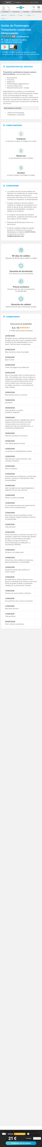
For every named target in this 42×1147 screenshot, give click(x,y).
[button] (35, 1138)
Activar (15, 1134)
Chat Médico (26, 11)
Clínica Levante (9, 33)
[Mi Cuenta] (3, 7)
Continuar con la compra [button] (21, 1143)
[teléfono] (8, 7)
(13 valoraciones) (23, 36)
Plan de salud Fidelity (36, 11)
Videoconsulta (16, 11)
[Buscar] (33, 7)
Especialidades (5, 11)
